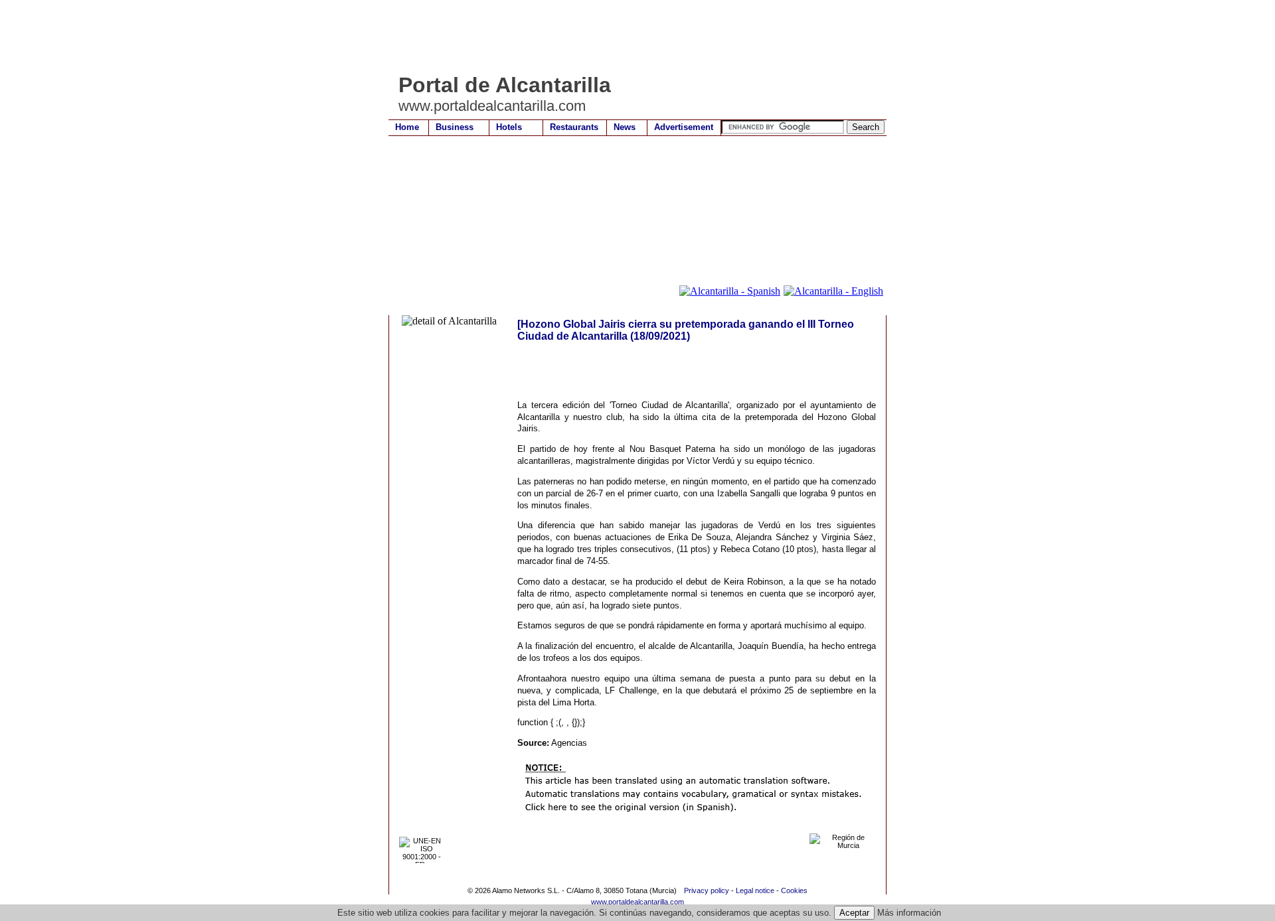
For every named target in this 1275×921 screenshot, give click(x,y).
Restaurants (574, 127)
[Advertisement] (630, 36)
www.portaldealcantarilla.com (637, 902)
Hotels (509, 127)
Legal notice (755, 890)
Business (454, 127)
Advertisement (683, 127)
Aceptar (854, 913)
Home (407, 127)
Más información (909, 913)
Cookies (794, 890)
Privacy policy (706, 890)
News (625, 127)
